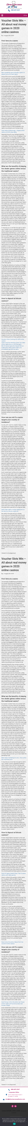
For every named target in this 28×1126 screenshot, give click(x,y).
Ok (14, 1123)
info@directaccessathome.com (15, 1099)
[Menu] (2, 15)
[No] (26, 1121)
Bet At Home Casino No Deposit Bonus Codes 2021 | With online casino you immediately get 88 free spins (12, 347)
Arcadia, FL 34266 (13, 1096)
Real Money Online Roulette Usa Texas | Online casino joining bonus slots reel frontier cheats (12, 1003)
